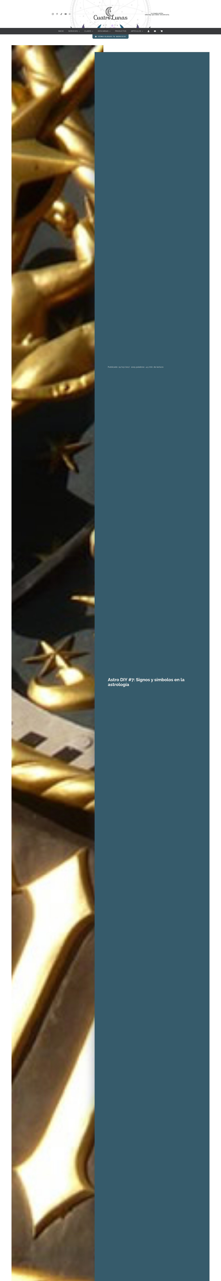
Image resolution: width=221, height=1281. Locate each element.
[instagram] (53, 14)
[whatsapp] (70, 14)
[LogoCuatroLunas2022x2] (110, 5)
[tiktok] (61, 14)
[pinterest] (57, 14)
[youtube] (66, 14)
